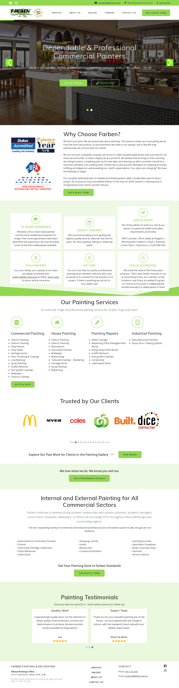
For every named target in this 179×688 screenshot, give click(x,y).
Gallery (92, 12)
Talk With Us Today (89, 573)
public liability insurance (24, 277)
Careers (109, 12)
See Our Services (73, 82)
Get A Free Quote (23, 384)
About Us (74, 12)
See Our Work (107, 82)
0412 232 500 (164, 3)
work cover (53, 277)
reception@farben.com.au (109, 3)
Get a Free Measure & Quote (89, 478)
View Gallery (130, 454)
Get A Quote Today (78, 192)
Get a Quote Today (156, 12)
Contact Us (129, 12)
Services (57, 12)
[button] (88, 110)
